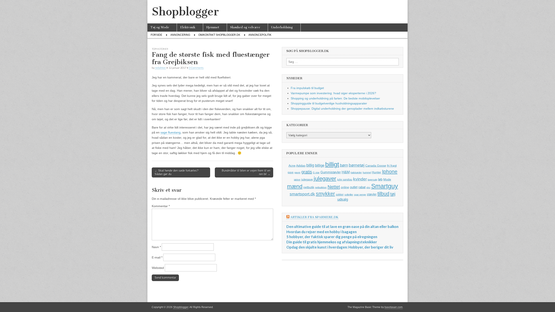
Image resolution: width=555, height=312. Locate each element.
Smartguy (384, 186)
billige (319, 165)
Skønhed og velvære (245, 27)
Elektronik (187, 27)
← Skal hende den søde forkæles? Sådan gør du (176, 172)
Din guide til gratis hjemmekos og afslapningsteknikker (331, 242)
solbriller (348, 194)
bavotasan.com (394, 307)
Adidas (300, 165)
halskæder (356, 172)
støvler (372, 194)
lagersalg (372, 179)
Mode (387, 179)
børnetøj (356, 165)
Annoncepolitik (259, 34)
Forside (156, 34)
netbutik (308, 187)
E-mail (157, 257)
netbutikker (321, 187)
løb (380, 179)
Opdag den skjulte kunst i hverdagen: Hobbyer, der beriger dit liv (339, 247)
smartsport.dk (302, 194)
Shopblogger (185, 11)
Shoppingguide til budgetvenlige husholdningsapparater (329, 103)
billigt (332, 164)
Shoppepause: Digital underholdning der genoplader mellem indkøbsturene (342, 108)
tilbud (383, 194)
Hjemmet (212, 27)
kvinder (360, 179)
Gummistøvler (330, 172)
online (345, 187)
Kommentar (161, 206)
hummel (367, 172)
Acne (292, 165)
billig (310, 165)
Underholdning (282, 27)
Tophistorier (160, 48)
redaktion (160, 67)
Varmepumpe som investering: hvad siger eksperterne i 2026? (333, 93)
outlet (353, 187)
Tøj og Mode (160, 27)
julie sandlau (344, 179)
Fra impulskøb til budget (307, 88)
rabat (362, 187)
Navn (156, 247)
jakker (297, 179)
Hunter (376, 172)
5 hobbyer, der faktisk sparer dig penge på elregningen (331, 236)
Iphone (389, 171)
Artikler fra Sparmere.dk (314, 217)
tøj (392, 193)
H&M (346, 172)
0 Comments (196, 67)
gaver (297, 172)
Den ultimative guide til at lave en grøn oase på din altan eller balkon (342, 226)
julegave (307, 179)
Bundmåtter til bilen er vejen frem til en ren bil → (246, 172)
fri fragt (392, 165)
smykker (325, 194)
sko (368, 187)
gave (291, 172)
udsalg (342, 199)
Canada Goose (375, 165)
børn (344, 165)
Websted (158, 268)
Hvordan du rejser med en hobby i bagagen (321, 231)
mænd (294, 186)
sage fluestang (170, 132)
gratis (306, 171)
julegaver (325, 178)
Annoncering (180, 34)
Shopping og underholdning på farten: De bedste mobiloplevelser (335, 98)
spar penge (360, 194)
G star (316, 172)
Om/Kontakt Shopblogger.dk (219, 34)
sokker (340, 194)
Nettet (334, 186)
